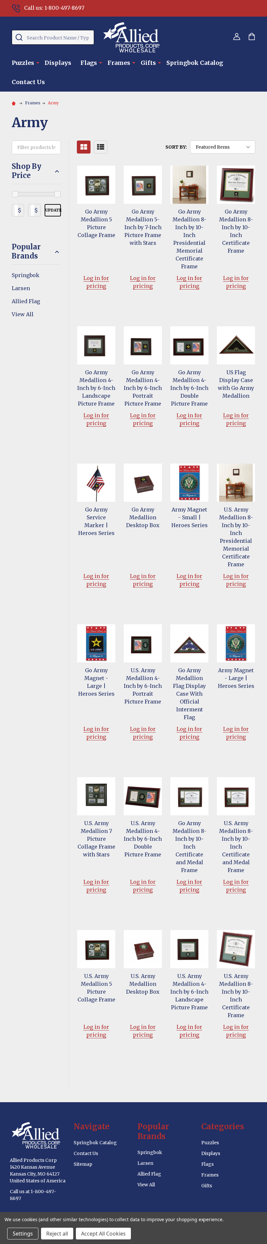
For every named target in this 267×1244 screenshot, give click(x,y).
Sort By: (176, 147)
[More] (37, 62)
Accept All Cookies (103, 1233)
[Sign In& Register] (236, 36)
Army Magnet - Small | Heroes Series (189, 517)
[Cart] (251, 36)
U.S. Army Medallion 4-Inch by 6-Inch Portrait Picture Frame (143, 686)
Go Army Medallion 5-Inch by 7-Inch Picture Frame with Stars (143, 227)
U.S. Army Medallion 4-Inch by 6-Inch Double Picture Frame (143, 839)
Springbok (25, 275)
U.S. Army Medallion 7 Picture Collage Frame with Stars (96, 839)
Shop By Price (26, 171)
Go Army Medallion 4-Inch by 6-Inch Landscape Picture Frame (96, 388)
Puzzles (23, 63)
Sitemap (83, 1164)
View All (23, 314)
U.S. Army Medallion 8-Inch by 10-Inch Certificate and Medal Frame (236, 846)
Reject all (57, 1233)
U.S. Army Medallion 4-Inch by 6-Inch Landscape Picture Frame (189, 992)
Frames (118, 63)
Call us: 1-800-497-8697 (54, 8)
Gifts (148, 63)
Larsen (21, 288)
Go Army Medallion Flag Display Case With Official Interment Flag (189, 693)
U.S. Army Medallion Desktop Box (143, 984)
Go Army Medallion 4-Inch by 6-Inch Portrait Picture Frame (143, 388)
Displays (58, 63)
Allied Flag (26, 301)
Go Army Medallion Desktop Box (143, 517)
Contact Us (28, 82)
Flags (88, 63)
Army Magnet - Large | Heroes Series (236, 678)
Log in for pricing (96, 282)
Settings (23, 1233)
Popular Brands (26, 251)
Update (53, 210)
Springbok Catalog (194, 63)
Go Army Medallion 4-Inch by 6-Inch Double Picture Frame (189, 388)
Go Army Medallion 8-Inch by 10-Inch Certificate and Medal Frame (189, 846)
